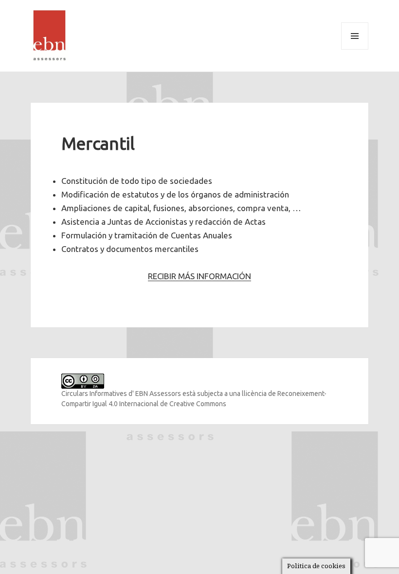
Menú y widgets (355, 49)
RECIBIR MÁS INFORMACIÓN (199, 276)
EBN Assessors (158, 393)
